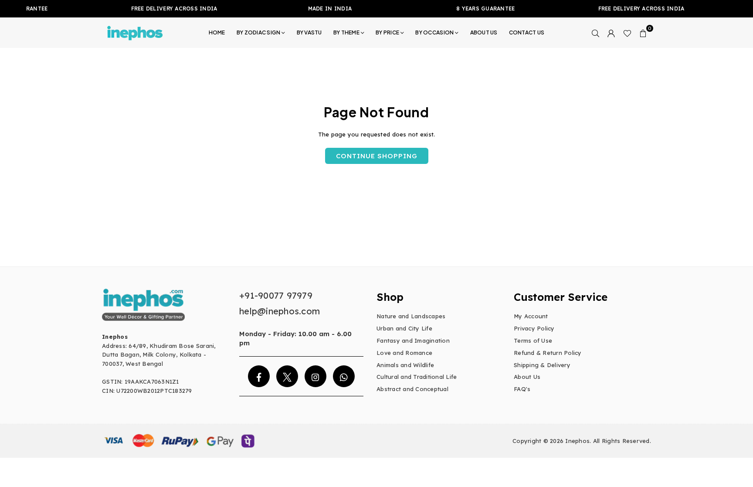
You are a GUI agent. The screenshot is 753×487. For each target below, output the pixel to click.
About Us (527, 376)
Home (217, 32)
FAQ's (522, 388)
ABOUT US (484, 32)
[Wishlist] (627, 33)
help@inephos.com (279, 311)
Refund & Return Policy (548, 352)
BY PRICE (387, 32)
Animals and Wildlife (405, 364)
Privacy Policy (534, 328)
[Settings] (611, 33)
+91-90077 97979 (275, 295)
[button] (643, 33)
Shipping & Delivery (542, 364)
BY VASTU (309, 32)
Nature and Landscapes (410, 316)
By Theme (346, 32)
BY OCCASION (434, 32)
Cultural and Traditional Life (416, 376)
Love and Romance (404, 352)
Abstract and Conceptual (412, 388)
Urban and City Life (404, 328)
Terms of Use (533, 340)
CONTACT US (527, 32)
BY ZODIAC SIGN (259, 32)
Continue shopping (376, 156)
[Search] (596, 33)
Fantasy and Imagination (413, 340)
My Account (531, 316)
